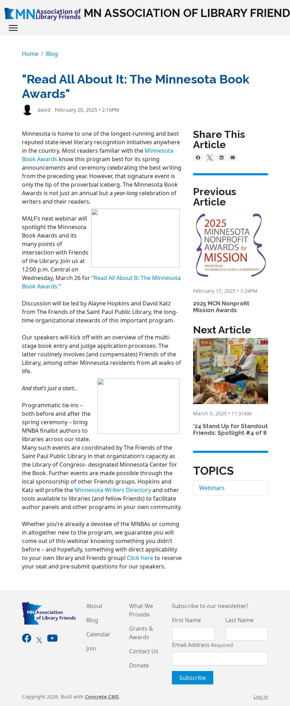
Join (91, 648)
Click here (140, 558)
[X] (210, 157)
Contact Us (143, 651)
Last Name (239, 620)
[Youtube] (52, 639)
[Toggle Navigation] (13, 28)
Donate (139, 665)
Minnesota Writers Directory (113, 490)
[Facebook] (198, 157)
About (94, 606)
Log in (261, 696)
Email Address (202, 645)
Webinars (212, 488)
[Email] (233, 157)
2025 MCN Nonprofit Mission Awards (221, 307)
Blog (52, 54)
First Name (186, 620)
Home (30, 54)
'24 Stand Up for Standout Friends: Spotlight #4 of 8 (230, 429)
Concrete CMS (102, 696)
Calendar (98, 634)
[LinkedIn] (221, 157)
